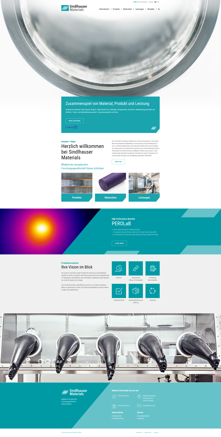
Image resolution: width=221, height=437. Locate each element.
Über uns (118, 162)
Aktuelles (150, 9)
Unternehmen (104, 9)
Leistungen (139, 9)
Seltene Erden (117, 416)
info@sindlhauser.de (149, 405)
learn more (119, 243)
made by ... (157, 432)
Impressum (139, 432)
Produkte (116, 9)
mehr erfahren (74, 121)
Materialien (127, 9)
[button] (11, 56)
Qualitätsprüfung (118, 418)
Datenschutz (147, 432)
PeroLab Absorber (140, 2)
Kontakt (151, 2)
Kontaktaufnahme (144, 416)
